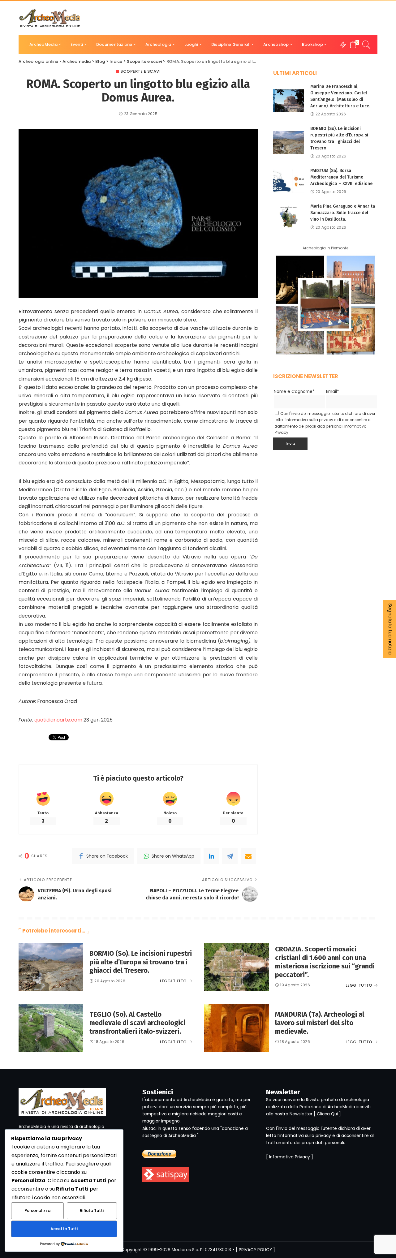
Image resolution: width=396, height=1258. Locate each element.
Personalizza (37, 1210)
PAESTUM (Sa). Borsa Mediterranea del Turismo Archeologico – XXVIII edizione (341, 177)
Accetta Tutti (64, 1229)
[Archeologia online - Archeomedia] (50, 18)
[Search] (366, 44)
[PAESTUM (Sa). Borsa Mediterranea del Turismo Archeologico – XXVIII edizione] (288, 181)
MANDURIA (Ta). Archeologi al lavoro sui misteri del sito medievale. (319, 1023)
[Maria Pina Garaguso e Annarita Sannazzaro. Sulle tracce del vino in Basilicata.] (288, 216)
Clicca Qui (327, 1114)
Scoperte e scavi (140, 71)
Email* (332, 391)
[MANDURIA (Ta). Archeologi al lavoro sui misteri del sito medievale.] (236, 1028)
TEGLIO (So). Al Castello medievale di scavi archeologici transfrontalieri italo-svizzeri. (137, 1023)
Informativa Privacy (289, 1157)
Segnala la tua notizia (390, 629)
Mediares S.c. (185, 1250)
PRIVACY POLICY (255, 1250)
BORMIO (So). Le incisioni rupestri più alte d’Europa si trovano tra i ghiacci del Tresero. (140, 962)
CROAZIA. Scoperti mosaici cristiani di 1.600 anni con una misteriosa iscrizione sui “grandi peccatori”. (325, 962)
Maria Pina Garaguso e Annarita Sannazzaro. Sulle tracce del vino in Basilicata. (342, 213)
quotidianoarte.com (58, 719)
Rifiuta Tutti (92, 1210)
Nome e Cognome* (294, 391)
